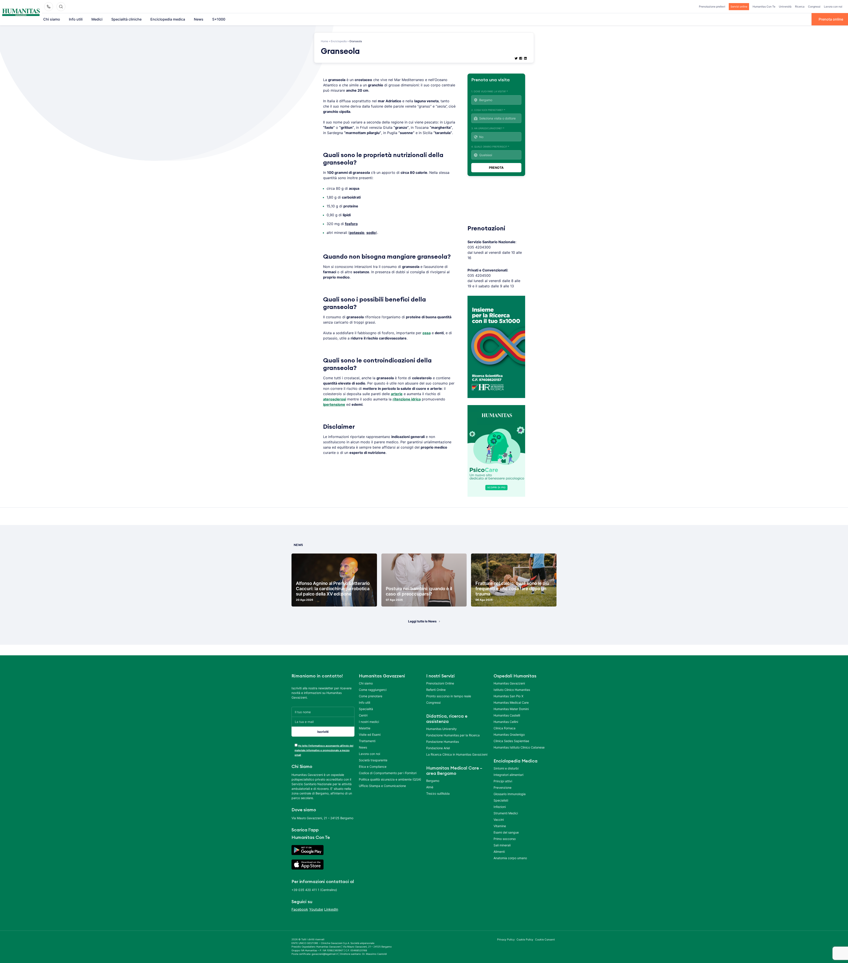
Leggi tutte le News (422, 621)
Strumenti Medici (506, 813)
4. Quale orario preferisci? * (490, 146)
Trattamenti (367, 741)
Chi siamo (51, 19)
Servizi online (739, 6)
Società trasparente (373, 760)
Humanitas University (441, 729)
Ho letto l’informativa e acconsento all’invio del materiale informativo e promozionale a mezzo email (324, 750)
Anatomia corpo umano (510, 858)
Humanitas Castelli (507, 715)
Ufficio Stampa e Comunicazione (382, 786)
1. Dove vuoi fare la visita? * (489, 91)
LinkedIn (331, 909)
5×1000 (218, 19)
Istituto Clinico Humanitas (512, 690)
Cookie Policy (525, 939)
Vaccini (499, 819)
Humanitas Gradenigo (509, 734)
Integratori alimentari (508, 775)
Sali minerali (502, 845)
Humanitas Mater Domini (511, 709)
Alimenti (499, 851)
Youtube (316, 909)
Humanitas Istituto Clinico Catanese (519, 747)
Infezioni (500, 807)
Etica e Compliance (372, 766)
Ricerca (799, 6)
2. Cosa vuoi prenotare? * (488, 110)
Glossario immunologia (510, 794)
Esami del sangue (506, 832)
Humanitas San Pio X (508, 696)
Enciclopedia (339, 41)
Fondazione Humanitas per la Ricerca (453, 735)
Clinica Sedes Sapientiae (511, 741)
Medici (96, 19)
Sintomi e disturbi (506, 768)
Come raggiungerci (372, 690)
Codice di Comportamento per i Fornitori (387, 773)
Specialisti (501, 800)
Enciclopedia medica (167, 19)
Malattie (364, 728)
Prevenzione (502, 787)
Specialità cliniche (126, 19)
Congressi (814, 6)
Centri (363, 715)
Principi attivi (503, 781)
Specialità (366, 709)
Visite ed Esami (369, 734)
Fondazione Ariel (438, 748)
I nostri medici (369, 722)
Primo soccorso (505, 839)
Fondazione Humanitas (442, 741)
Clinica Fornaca (504, 728)
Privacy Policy (506, 939)
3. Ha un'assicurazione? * (487, 128)
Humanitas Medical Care (511, 702)
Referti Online (436, 690)
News (198, 19)
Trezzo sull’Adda (438, 793)
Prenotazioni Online (440, 683)
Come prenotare (370, 696)
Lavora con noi (833, 6)
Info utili (76, 19)
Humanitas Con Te (764, 6)
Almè (429, 787)
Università (785, 6)
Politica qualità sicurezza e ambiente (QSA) (390, 779)
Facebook (300, 909)
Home (324, 41)
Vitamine (500, 826)
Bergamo (432, 781)
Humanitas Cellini (506, 722)
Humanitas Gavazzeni (509, 683)
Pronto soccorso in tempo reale (448, 696)
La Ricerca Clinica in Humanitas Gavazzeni (456, 754)
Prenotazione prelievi (712, 6)
